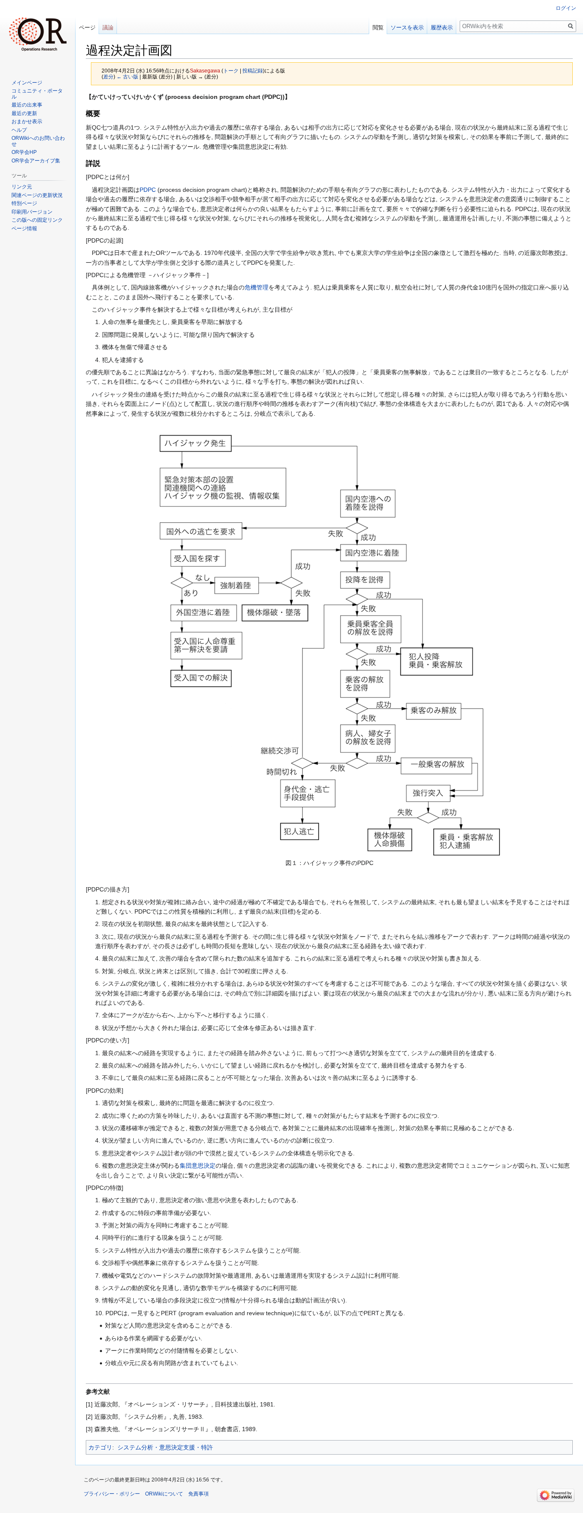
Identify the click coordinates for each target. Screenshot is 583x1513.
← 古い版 (127, 76)
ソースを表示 (407, 27)
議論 (108, 27)
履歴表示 (442, 27)
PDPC (148, 189)
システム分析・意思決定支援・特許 (165, 1447)
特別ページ (24, 203)
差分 (108, 76)
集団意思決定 (198, 1165)
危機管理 (256, 287)
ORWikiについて (164, 1494)
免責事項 (198, 1494)
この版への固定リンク (37, 220)
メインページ (27, 83)
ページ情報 (24, 228)
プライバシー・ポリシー (112, 1494)
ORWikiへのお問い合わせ (38, 141)
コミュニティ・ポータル (37, 94)
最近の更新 (24, 113)
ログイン (566, 8)
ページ (87, 27)
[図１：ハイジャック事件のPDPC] (329, 645)
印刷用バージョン (32, 212)
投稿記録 (252, 70)
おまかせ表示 (27, 121)
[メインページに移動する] (37, 34)
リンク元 (22, 187)
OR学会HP (24, 152)
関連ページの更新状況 (37, 195)
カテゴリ (100, 1447)
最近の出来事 (27, 105)
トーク (231, 70)
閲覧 (378, 27)
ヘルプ (19, 130)
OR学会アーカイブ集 (36, 161)
